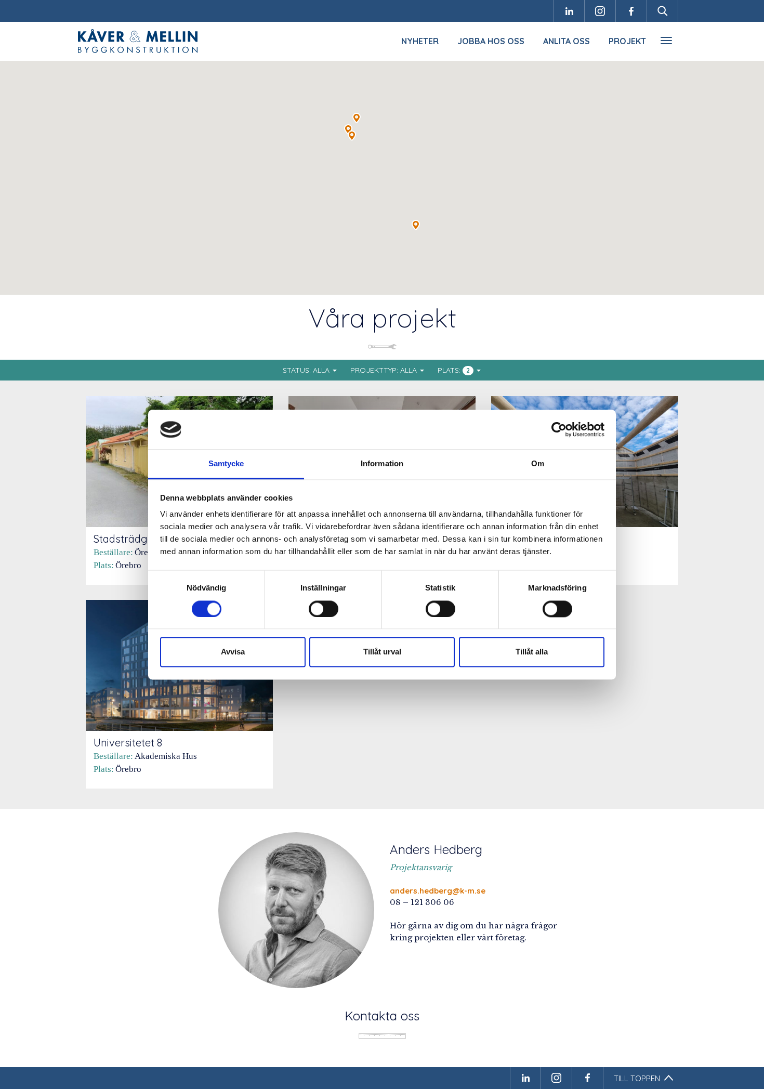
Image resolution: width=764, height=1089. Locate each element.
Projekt (627, 41)
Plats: (454, 370)
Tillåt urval (382, 652)
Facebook (631, 11)
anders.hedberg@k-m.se (437, 891)
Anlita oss (566, 41)
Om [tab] (537, 464)
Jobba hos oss (490, 41)
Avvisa (233, 652)
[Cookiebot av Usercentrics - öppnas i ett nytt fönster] (558, 429)
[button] (356, 118)
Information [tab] (382, 464)
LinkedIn (569, 11)
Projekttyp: (383, 370)
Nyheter (420, 41)
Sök (662, 11)
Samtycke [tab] (226, 464)
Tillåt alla (532, 652)
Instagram (600, 11)
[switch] (323, 608)
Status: (306, 370)
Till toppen (637, 1078)
